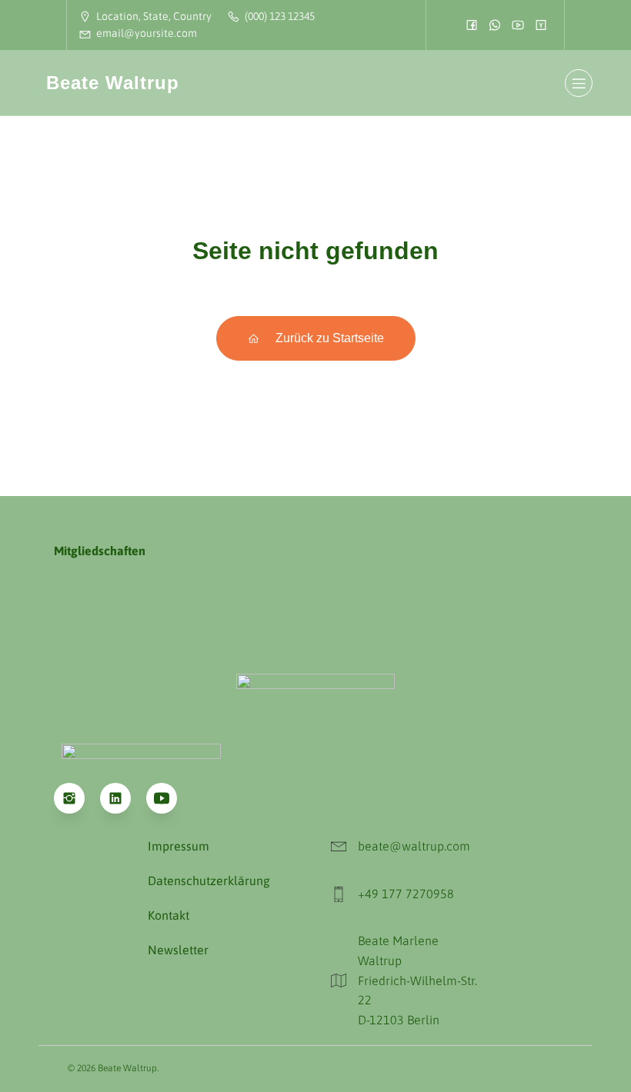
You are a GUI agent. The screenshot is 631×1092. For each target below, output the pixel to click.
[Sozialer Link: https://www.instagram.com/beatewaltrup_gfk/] (77, 798)
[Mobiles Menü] (579, 83)
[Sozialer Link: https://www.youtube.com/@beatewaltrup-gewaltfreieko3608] (169, 798)
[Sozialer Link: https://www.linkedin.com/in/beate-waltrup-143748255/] (123, 798)
